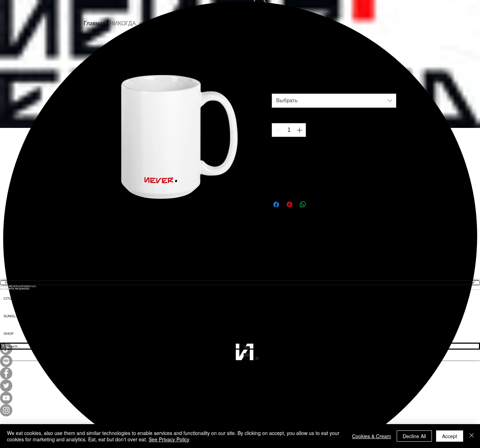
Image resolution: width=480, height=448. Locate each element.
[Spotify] (240, 361)
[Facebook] (240, 373)
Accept (449, 436)
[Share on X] (316, 204)
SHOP (9, 334)
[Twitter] (240, 385)
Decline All (414, 436)
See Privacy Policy (169, 439)
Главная (94, 23)
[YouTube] (240, 398)
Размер (282, 88)
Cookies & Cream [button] (371, 436)
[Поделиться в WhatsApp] (303, 204)
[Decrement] (278, 130)
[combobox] (334, 100)
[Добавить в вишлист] (388, 154)
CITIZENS (12, 298)
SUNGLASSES (16, 316)
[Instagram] (240, 410)
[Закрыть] (471, 436)
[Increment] (300, 130)
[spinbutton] (289, 130)
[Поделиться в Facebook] (276, 204)
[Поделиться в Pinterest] (289, 204)
